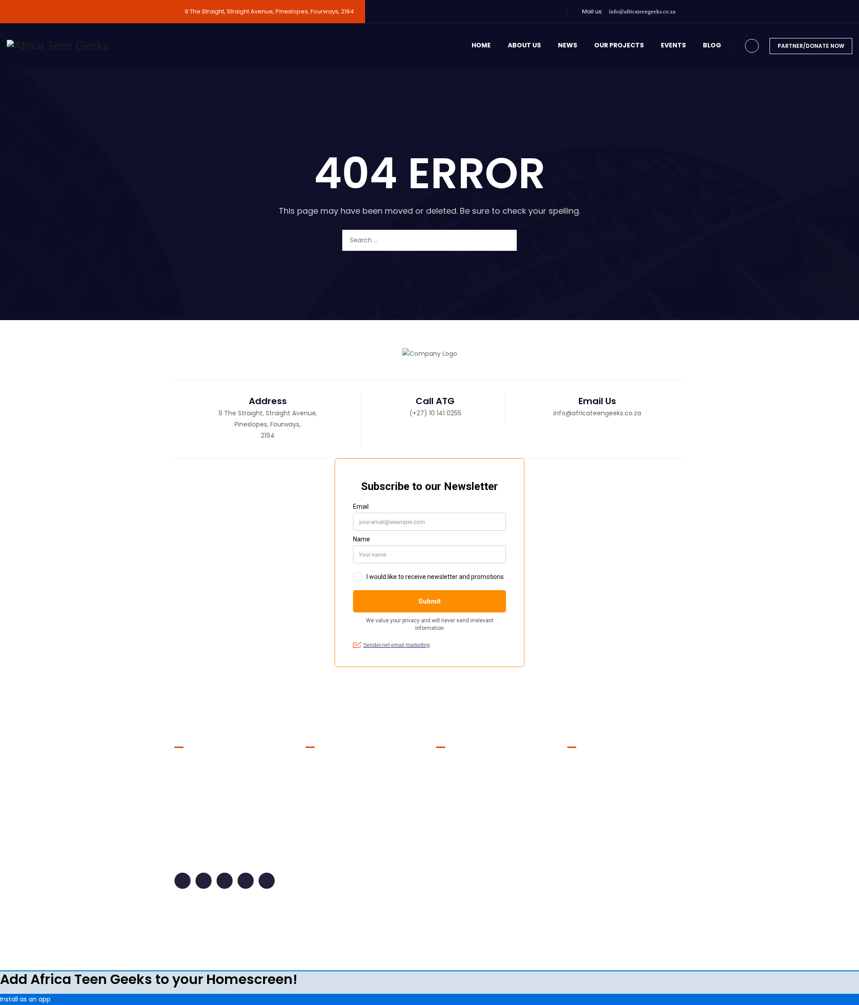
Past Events (331, 868)
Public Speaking (337, 885)
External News (334, 800)
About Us (524, 45)
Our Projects (619, 45)
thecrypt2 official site (469, 777)
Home (481, 45)
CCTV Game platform (470, 807)
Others (323, 851)
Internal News (333, 817)
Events (673, 45)
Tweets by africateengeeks (610, 766)
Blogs (321, 766)
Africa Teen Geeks (390, 938)
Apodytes (477, 938)
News (567, 45)
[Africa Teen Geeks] (58, 45)
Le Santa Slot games (468, 836)
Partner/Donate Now (811, 46)
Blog (712, 45)
